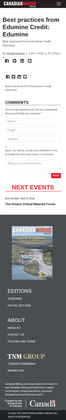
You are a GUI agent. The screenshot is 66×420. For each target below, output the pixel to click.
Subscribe (15, 298)
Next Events (33, 187)
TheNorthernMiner (21, 363)
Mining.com (16, 370)
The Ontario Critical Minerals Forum (30, 204)
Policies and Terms (21, 341)
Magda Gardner (15, 53)
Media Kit (14, 328)
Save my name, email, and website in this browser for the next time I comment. (31, 152)
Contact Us (16, 334)
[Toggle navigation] (58, 4)
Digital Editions (19, 305)
